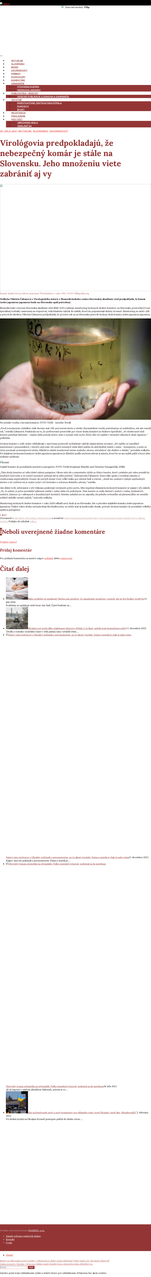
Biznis (14, 67)
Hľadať (9, 1255)
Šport (21, 109)
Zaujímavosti (19, 70)
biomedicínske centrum (94, 518)
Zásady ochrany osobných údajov (23, 1236)
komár (112, 518)
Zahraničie (17, 83)
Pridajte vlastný (8, 542)
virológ (4, 521)
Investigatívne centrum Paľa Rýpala (39, 103)
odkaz (33, 521)
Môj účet (17, 119)
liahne (141, 518)
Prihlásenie (18, 116)
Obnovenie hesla (27, 122)
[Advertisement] (75, 31)
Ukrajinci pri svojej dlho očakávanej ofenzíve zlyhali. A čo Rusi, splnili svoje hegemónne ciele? (77, 628)
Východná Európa (28, 86)
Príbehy (15, 73)
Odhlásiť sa (24, 126)
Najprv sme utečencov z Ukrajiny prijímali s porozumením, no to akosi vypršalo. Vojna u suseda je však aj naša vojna (67, 857)
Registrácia (18, 113)
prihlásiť (48, 558)
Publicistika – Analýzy (24, 93)
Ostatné (16, 99)
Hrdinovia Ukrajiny (29, 90)
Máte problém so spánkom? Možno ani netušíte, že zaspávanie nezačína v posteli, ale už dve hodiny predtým (86, 598)
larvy (134, 518)
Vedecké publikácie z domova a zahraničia (43, 96)
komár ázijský (123, 518)
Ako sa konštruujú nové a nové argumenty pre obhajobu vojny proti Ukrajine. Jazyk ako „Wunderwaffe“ (82, 1112)
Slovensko (17, 64)
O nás (9, 1242)
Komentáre (18, 80)
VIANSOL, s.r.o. (36, 1230)
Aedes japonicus (72, 518)
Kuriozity (23, 106)
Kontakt (10, 1239)
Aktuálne (17, 60)
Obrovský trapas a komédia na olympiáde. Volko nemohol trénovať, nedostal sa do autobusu (55, 1086)
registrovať (66, 558)
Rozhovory (18, 77)
